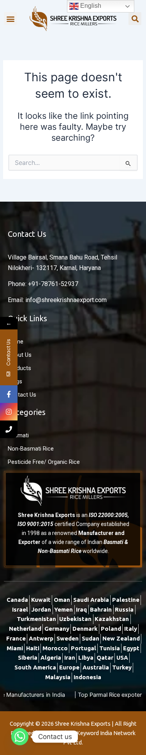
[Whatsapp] (19, 736)
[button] (10, 18)
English (90, 5)
